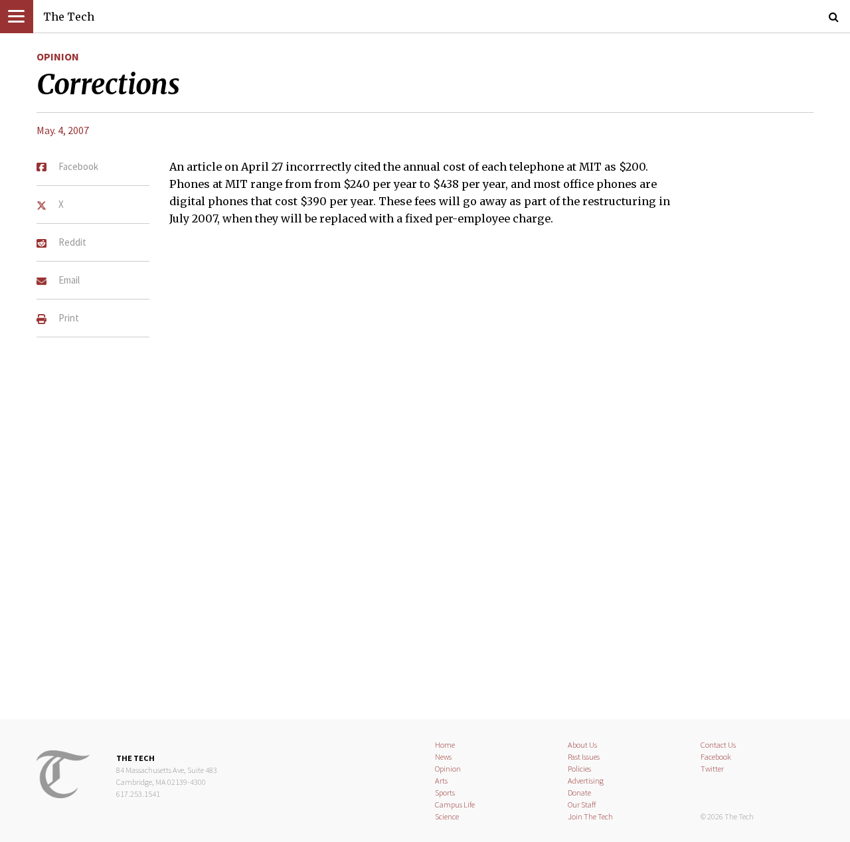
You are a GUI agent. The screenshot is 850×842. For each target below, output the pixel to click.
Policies (579, 769)
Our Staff (582, 804)
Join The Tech (590, 816)
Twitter (712, 769)
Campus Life (455, 804)
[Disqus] (425, 515)
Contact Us (718, 745)
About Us (582, 745)
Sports (445, 793)
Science (447, 816)
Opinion (58, 56)
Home (445, 745)
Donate (579, 793)
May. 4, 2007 (63, 130)
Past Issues (584, 757)
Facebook (716, 757)
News (443, 757)
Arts (441, 781)
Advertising (586, 781)
